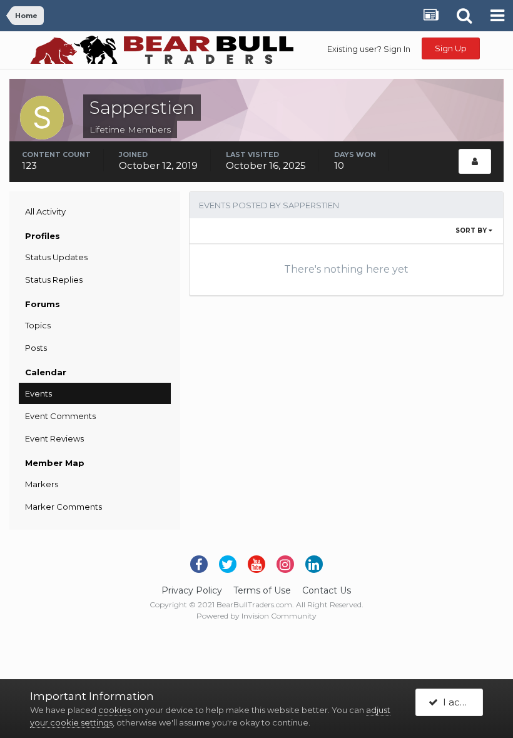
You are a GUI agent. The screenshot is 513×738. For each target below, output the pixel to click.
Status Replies (54, 280)
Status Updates (56, 257)
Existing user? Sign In (368, 49)
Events (38, 393)
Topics (38, 325)
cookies (114, 710)
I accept (460, 702)
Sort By (472, 230)
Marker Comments (63, 507)
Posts (36, 348)
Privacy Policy (191, 590)
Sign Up (451, 48)
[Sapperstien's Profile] (475, 161)
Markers (41, 484)
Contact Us (326, 590)
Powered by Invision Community (256, 615)
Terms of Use (262, 590)
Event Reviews (54, 438)
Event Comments (60, 416)
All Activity (45, 211)
